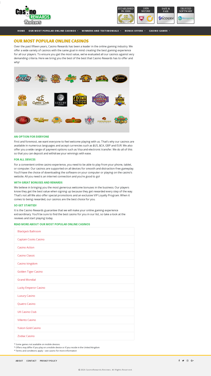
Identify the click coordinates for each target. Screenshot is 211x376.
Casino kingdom (27, 263)
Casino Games (158, 30)
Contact (31, 360)
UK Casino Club (26, 312)
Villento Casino (26, 320)
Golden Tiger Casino (30, 271)
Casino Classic (26, 255)
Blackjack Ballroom (29, 231)
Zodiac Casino (26, 336)
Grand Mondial (26, 279)
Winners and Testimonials (101, 30)
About (19, 360)
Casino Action (25, 247)
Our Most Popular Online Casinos (53, 30)
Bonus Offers (134, 30)
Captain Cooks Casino (31, 239)
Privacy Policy (48, 360)
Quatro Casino (26, 304)
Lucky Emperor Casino (31, 288)
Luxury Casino (26, 296)
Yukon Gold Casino (29, 328)
